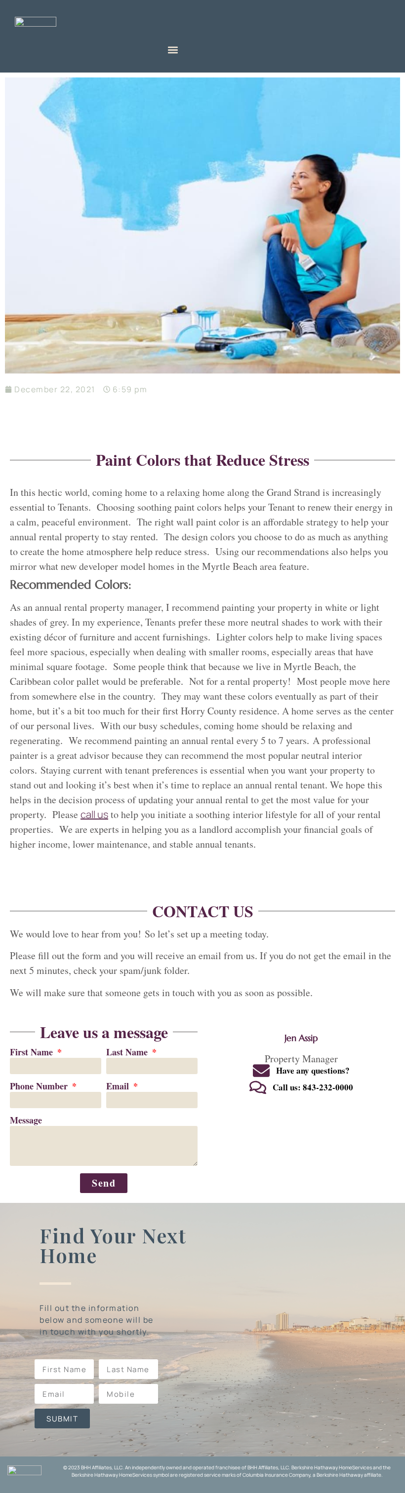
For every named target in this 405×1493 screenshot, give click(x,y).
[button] (173, 49)
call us (94, 814)
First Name (32, 1052)
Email (118, 1087)
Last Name (128, 1052)
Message (26, 1121)
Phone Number (40, 1087)
